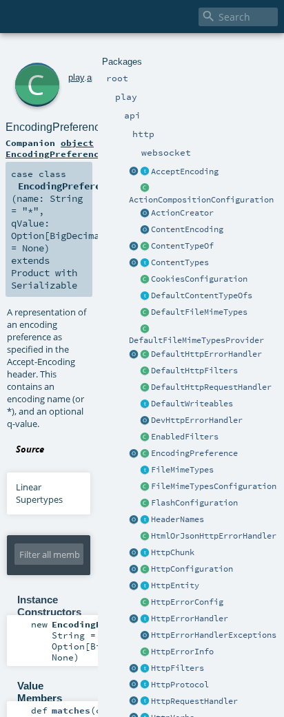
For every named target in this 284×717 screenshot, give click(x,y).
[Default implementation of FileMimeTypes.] (144, 312)
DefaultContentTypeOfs (201, 295)
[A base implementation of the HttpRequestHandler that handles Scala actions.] (144, 387)
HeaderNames (177, 519)
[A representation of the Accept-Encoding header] (144, 172)
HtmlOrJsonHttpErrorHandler (213, 536)
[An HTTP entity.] (144, 586)
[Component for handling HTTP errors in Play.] (144, 619)
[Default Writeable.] (144, 404)
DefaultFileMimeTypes (199, 312)
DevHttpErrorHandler (197, 420)
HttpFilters (177, 668)
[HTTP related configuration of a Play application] (144, 569)
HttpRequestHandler (194, 701)
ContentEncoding (187, 229)
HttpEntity (175, 585)
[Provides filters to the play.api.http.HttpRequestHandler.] (144, 668)
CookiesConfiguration (199, 279)
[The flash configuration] (144, 503)
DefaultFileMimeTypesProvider (196, 340)
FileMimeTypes (182, 470)
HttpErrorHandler (189, 618)
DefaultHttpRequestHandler (211, 387)
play (76, 77)
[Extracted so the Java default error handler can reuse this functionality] (144, 635)
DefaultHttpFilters (194, 370)
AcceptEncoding (185, 171)
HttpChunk (172, 552)
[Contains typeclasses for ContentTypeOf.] (144, 296)
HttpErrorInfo (182, 651)
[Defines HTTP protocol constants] (133, 685)
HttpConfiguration (192, 569)
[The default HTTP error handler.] (144, 354)
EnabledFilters (185, 436)
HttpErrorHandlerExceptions (213, 635)
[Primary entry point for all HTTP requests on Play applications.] (144, 701)
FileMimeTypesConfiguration (213, 486)
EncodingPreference (194, 453)
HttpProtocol (180, 684)
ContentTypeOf (182, 246)
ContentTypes (180, 262)
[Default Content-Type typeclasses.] (133, 246)
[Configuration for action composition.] (144, 188)
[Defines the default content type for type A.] (144, 246)
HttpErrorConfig (187, 602)
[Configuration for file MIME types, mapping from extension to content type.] (144, 486)
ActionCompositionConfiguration (201, 200)
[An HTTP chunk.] (144, 553)
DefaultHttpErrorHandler (206, 354)
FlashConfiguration (194, 503)
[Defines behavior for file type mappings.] (144, 470)
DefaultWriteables (192, 403)
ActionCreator (182, 213)
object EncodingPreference (55, 148)
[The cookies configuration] (144, 279)
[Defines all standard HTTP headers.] (133, 520)
